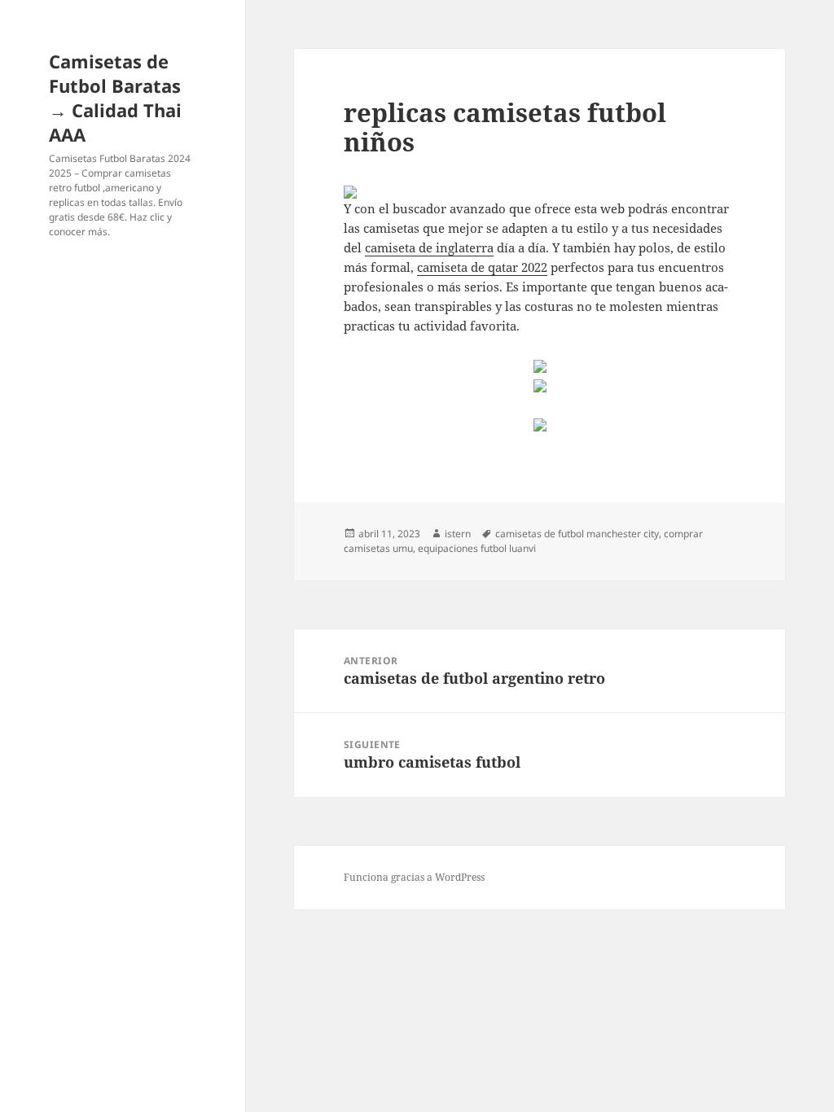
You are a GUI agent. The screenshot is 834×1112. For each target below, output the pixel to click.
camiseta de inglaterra (429, 247)
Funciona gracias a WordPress (414, 877)
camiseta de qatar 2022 (482, 267)
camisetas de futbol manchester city (577, 534)
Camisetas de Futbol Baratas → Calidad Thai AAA (115, 98)
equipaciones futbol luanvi (477, 548)
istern (458, 534)
